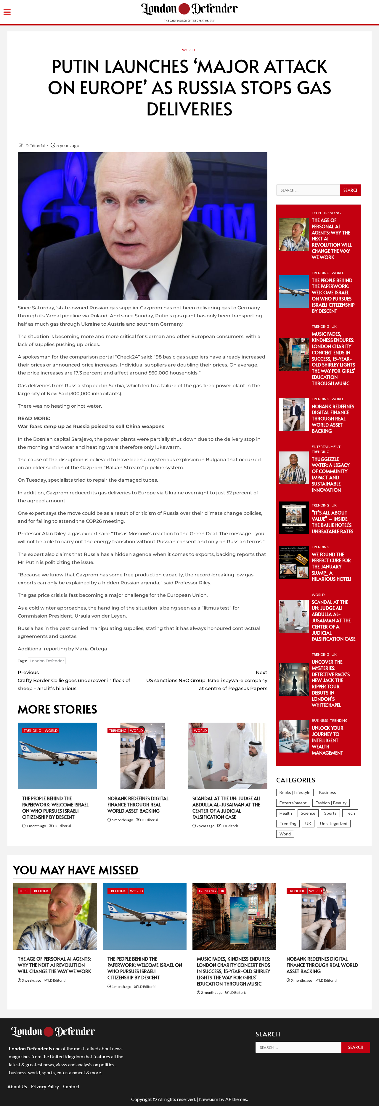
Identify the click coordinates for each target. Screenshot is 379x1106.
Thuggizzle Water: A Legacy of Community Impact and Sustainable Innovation (330, 474)
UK (334, 326)
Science (308, 813)
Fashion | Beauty (331, 802)
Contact (71, 1086)
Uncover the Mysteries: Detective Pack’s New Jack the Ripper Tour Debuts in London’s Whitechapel (331, 683)
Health (286, 813)
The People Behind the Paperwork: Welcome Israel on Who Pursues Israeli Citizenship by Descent (55, 807)
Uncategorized (333, 823)
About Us (17, 1086)
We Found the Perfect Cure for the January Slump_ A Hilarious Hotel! (331, 566)
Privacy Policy (45, 1086)
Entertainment (326, 446)
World (188, 50)
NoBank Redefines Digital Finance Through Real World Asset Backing (137, 804)
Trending (32, 730)
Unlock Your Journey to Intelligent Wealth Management (327, 739)
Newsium (208, 1099)
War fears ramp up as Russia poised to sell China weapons (91, 426)
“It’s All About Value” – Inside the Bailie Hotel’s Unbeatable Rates (332, 521)
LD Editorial (35, 145)
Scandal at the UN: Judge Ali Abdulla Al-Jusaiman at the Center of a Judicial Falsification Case (226, 807)
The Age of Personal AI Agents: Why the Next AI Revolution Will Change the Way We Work (54, 964)
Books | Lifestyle (295, 792)
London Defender (47, 660)
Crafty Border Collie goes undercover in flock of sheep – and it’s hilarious (74, 680)
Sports (330, 813)
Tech (316, 212)
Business (320, 720)
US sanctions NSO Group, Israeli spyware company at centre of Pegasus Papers (206, 680)
